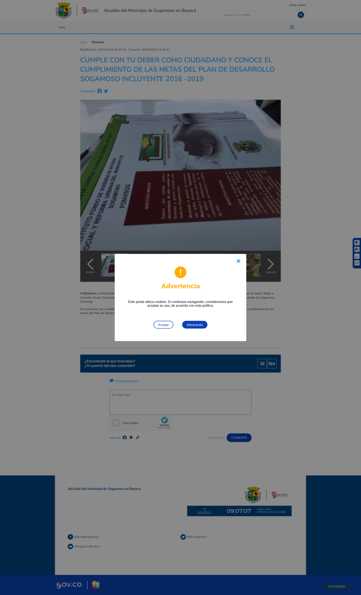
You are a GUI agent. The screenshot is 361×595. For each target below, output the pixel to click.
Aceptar (163, 325)
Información (195, 325)
